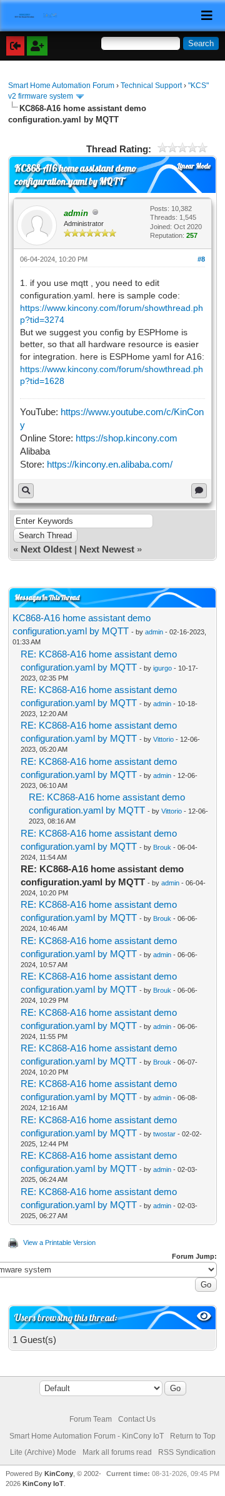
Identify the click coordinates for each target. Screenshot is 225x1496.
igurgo (162, 668)
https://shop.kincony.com (127, 438)
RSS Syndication (187, 1452)
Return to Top (193, 1436)
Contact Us (137, 1419)
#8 (201, 259)
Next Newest (106, 549)
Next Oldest (46, 549)
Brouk (162, 847)
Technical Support (151, 85)
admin (154, 632)
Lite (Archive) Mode (43, 1452)
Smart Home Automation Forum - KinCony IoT (86, 1436)
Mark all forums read (117, 1452)
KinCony (58, 1473)
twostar (164, 1134)
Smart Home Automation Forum (61, 85)
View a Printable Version (59, 1242)
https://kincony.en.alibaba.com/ (109, 464)
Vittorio (163, 739)
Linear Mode (194, 166)
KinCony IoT (43, 1483)
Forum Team (90, 1419)
